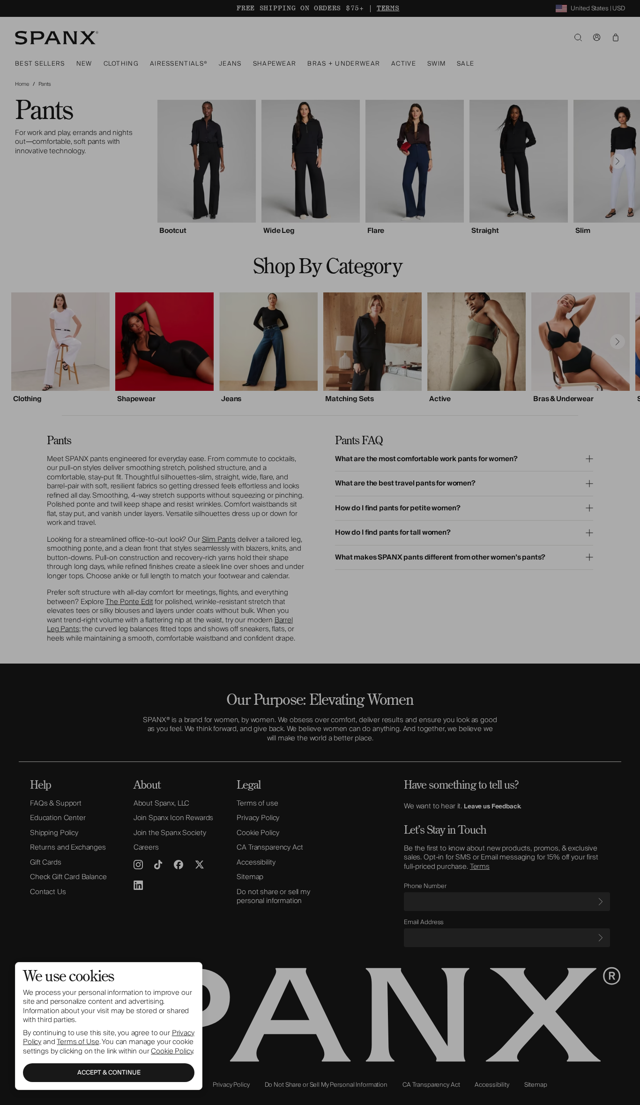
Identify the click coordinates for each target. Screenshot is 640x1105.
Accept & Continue (109, 1073)
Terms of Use (78, 1042)
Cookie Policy (172, 1051)
